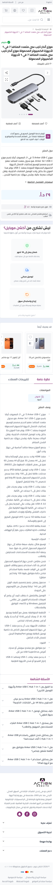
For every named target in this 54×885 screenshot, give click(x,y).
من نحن (20, 2)
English (49, 2)
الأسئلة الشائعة (7, 2)
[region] (27, 93)
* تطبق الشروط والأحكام (27, 315)
